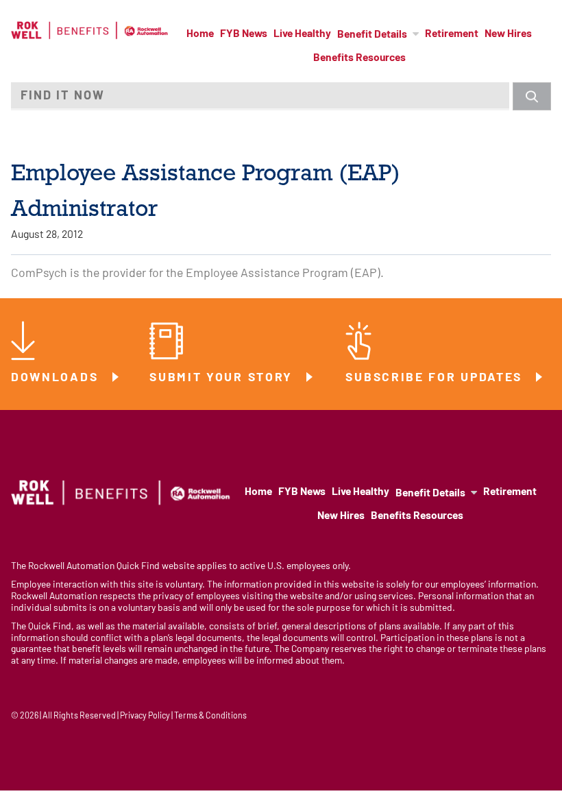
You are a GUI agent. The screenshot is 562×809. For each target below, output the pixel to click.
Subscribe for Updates (435, 378)
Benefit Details (372, 34)
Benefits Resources (359, 58)
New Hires (508, 34)
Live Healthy (302, 34)
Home (200, 34)
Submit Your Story (223, 378)
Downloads (57, 378)
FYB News (243, 34)
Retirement (451, 34)
